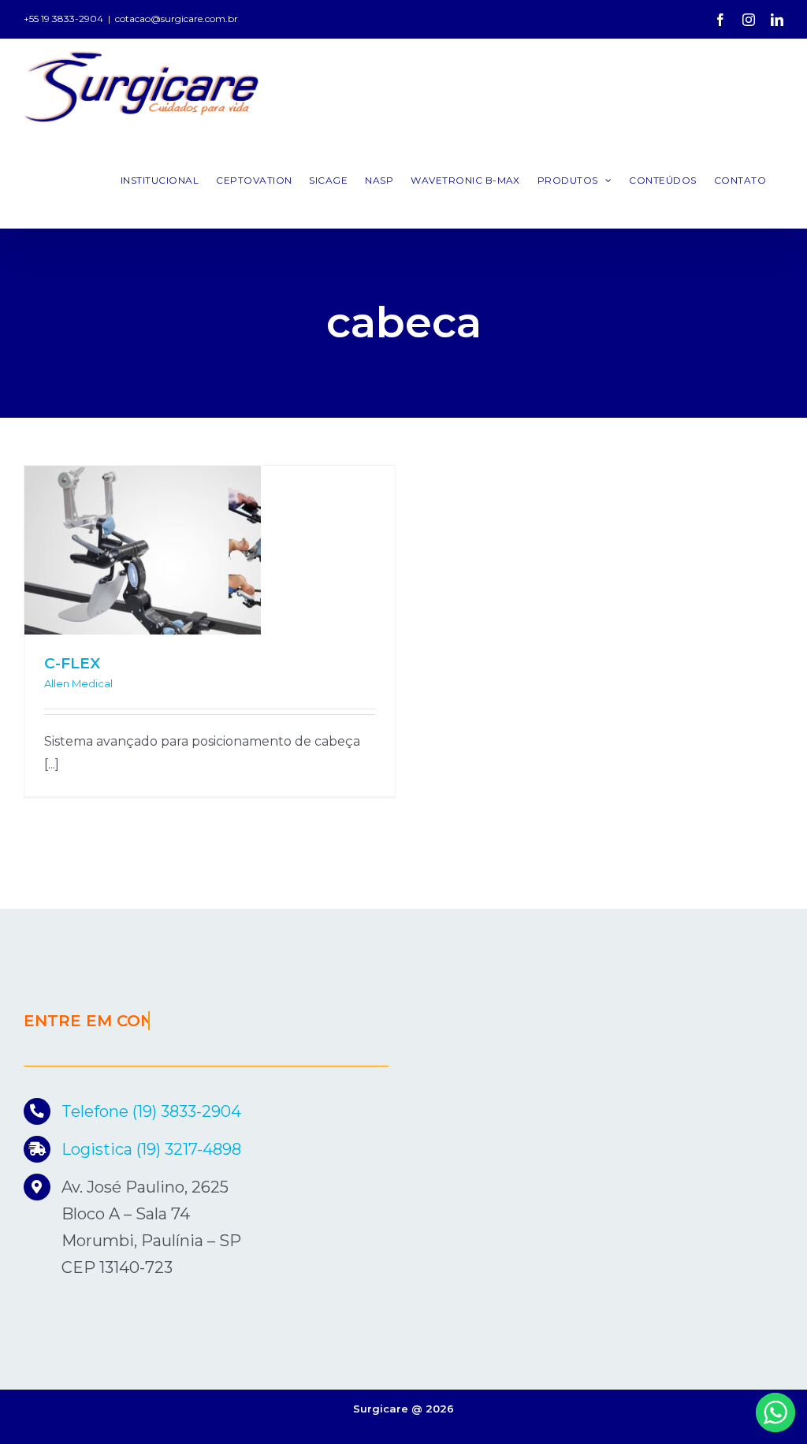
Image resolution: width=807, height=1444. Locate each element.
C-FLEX (72, 663)
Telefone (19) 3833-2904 (151, 1111)
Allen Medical (78, 683)
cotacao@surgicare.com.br (176, 18)
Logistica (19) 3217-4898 (151, 1149)
